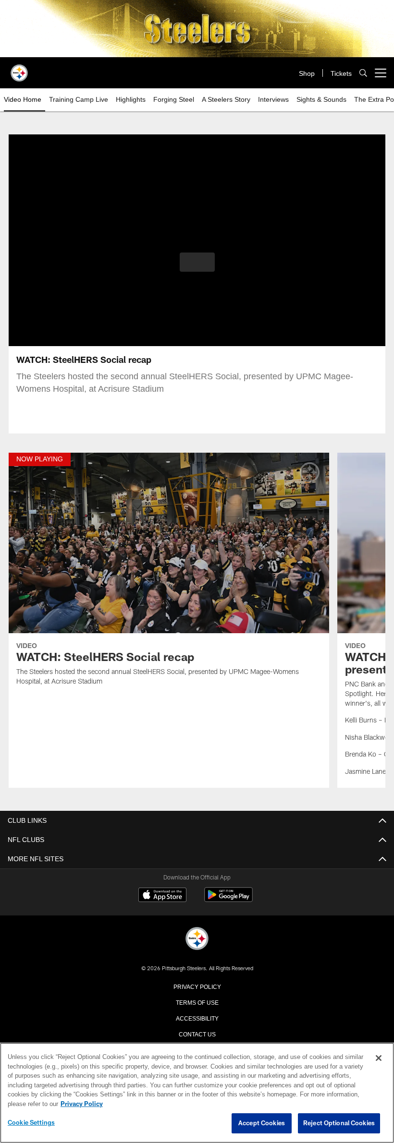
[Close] (378, 1058)
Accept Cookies (261, 1123)
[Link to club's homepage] (19, 69)
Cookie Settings (31, 1123)
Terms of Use (197, 1002)
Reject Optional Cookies (339, 1123)
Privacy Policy (197, 986)
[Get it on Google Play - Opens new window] (228, 899)
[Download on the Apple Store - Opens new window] (162, 896)
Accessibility (197, 1017)
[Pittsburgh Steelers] (197, 939)
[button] (197, 262)
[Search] (363, 73)
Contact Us (197, 1033)
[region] (197, 1093)
